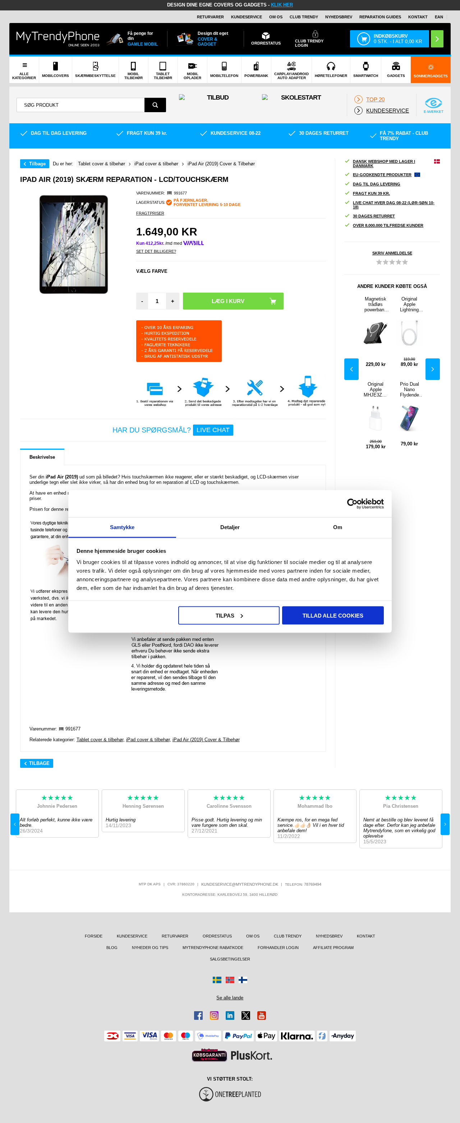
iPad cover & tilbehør (148, 739)
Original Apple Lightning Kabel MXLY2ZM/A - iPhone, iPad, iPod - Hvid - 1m (409, 304)
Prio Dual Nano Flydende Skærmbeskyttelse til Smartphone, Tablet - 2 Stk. (409, 389)
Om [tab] (337, 527)
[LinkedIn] (230, 1015)
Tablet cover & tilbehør (100, 739)
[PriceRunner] (209, 1055)
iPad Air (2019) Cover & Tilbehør (206, 739)
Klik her (282, 5)
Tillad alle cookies (333, 615)
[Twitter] (246, 1015)
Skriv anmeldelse (392, 253)
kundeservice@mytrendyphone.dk (239, 884)
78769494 (312, 884)
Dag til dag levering (376, 184)
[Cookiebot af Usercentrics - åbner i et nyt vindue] (352, 503)
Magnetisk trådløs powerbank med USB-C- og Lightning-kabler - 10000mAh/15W (375, 304)
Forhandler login (278, 947)
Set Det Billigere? (156, 251)
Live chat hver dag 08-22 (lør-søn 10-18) (393, 205)
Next (433, 369)
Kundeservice (246, 17)
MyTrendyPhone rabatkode (213, 947)
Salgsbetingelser (230, 959)
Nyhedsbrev (338, 17)
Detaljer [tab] (230, 527)
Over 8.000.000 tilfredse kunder (388, 225)
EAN (439, 17)
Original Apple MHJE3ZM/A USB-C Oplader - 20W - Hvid (375, 389)
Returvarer (210, 17)
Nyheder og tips (150, 947)
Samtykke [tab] (122, 527)
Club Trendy (304, 17)
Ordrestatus (217, 936)
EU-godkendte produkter (382, 175)
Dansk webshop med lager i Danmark (384, 163)
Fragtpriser (150, 213)
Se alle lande (229, 997)
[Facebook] (198, 1015)
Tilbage (37, 163)
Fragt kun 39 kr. (371, 193)
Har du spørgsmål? (171, 430)
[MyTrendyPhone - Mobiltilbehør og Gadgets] (58, 38)
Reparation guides (380, 17)
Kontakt (418, 17)
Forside (93, 936)
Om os (275, 17)
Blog (112, 947)
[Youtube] (261, 1015)
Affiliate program (333, 947)
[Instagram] (214, 1015)
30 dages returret (374, 216)
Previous (351, 369)
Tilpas (225, 615)
